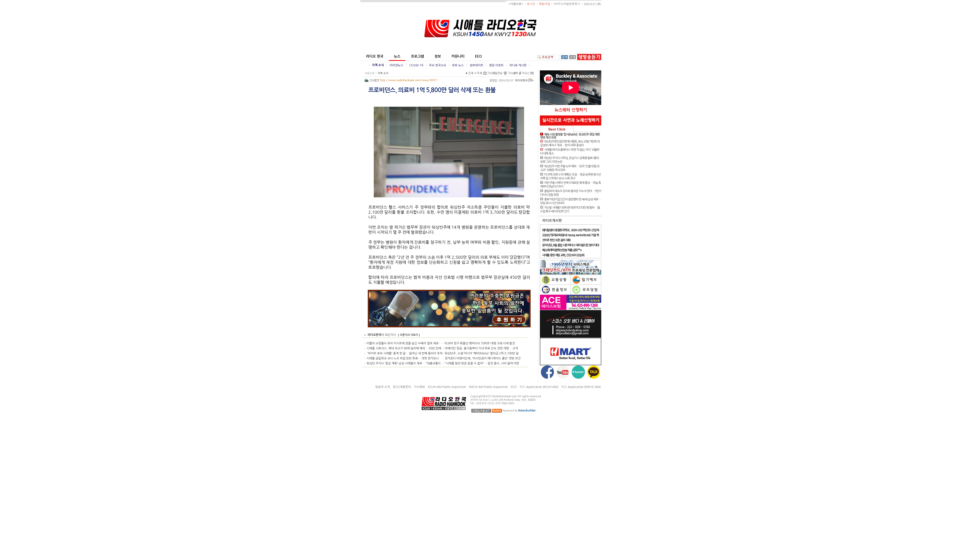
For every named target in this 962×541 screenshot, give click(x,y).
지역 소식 (378, 65)
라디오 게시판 (518, 65)
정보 (437, 56)
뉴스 (397, 56)
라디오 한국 (374, 56)
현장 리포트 (496, 65)
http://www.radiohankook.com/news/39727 (408, 80)
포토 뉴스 (458, 65)
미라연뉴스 (396, 65)
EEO (478, 56)
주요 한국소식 (437, 65)
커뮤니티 (457, 56)
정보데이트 (476, 65)
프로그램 (417, 56)
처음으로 (370, 73)
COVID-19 (416, 65)
